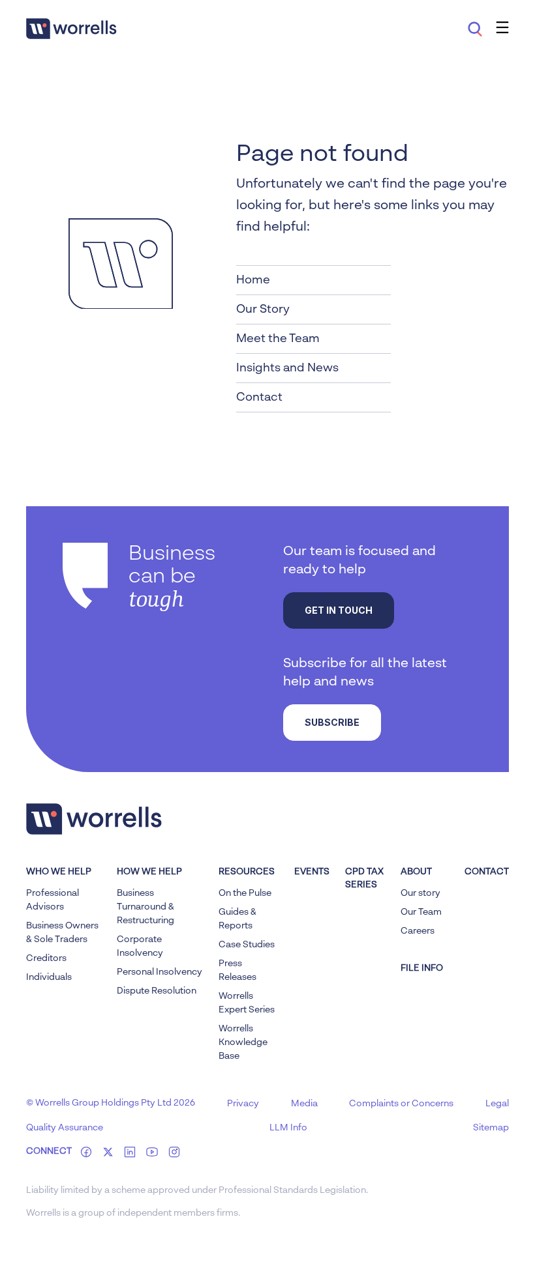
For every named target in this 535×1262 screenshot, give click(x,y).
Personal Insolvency (159, 972)
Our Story (263, 309)
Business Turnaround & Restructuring (145, 907)
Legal (497, 1103)
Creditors (46, 958)
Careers (418, 931)
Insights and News (287, 368)
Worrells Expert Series (247, 1003)
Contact (259, 397)
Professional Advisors (52, 900)
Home (253, 280)
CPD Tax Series (364, 878)
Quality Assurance (64, 1127)
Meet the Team (278, 339)
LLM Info (288, 1127)
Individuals (49, 977)
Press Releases (237, 970)
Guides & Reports (237, 919)
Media (304, 1103)
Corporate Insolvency (140, 946)
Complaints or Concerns (401, 1103)
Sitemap (491, 1127)
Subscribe (332, 722)
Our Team (421, 912)
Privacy (243, 1103)
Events (311, 871)
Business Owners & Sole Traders (62, 932)
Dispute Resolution (156, 991)
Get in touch (339, 610)
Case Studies (247, 944)
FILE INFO (422, 968)
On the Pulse (245, 893)
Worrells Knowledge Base (243, 1042)
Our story (420, 893)
